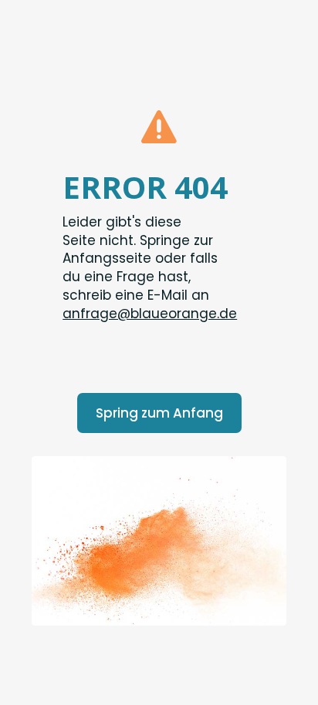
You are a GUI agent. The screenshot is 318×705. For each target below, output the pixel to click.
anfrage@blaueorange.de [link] (150, 313)
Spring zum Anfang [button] (159, 413)
